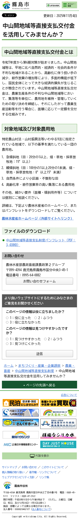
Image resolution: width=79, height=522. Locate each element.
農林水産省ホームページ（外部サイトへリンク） (38, 218)
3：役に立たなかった (25, 322)
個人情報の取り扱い (13, 472)
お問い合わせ (29, 467)
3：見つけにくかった (25, 343)
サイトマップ (9, 467)
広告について (69, 395)
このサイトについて (52, 467)
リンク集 (44, 477)
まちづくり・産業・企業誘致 (39, 365)
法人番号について (41, 509)
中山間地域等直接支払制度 (34, 370)
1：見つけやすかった (25, 339)
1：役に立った (20, 317)
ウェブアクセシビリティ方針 (18, 477)
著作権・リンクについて (43, 472)
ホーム (9, 365)
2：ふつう (45, 317)
